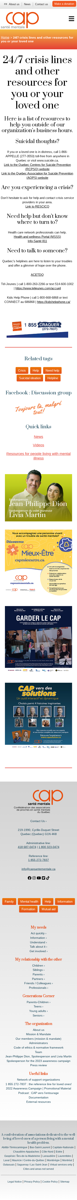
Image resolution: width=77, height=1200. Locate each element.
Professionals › (38, 987)
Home (5, 37)
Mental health (29, 901)
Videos (38, 445)
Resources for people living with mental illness (38, 456)
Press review (38, 1065)
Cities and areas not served (38, 1169)
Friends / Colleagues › (38, 983)
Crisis (22, 370)
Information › (38, 937)
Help (36, 370)
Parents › (39, 974)
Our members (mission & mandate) (38, 1038)
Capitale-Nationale (63, 1147)
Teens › (38, 1006)
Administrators (38, 1043)
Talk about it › (38, 946)
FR (5, 4)
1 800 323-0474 (49, 847)
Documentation (38, 1097)
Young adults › (38, 1011)
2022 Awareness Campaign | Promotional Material (38, 1088)
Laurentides (64, 1156)
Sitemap (64, 1181)
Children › (38, 965)
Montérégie (53, 1160)
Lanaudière (49, 1156)
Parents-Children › (39, 1002)
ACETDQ (37, 274)
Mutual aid (48, 909)
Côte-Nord (47, 1151)
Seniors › (38, 1015)
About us (14, 4)
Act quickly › (38, 933)
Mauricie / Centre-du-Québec (28, 1160)
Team (38, 1052)
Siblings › (39, 969)
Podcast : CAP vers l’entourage (38, 1093)
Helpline (52, 378)
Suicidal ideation (30, 378)
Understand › (38, 942)
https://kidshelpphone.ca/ (53, 302)
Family (9, 901)
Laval (6, 1160)
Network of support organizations (38, 1079)
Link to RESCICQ (37, 206)
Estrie (59, 1151)
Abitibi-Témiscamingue (14, 1147)
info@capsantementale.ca (38, 869)
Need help (52, 370)
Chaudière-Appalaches (26, 1151)
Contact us (41, 4)
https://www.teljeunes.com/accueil (38, 288)
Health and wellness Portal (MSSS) (37, 236)
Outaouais (9, 1164)
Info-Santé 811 (37, 241)
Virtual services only (61, 1164)
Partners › (38, 979)
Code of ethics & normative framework (38, 1047)
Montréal (67, 1160)
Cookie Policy (50, 1181)
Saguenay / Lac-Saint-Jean (32, 1164)
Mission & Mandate (38, 1034)
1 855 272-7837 (38, 860)
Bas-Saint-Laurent (40, 1147)
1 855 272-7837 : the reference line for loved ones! (39, 1084)
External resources (38, 1101)
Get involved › (39, 951)
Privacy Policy (32, 1181)
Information (64, 901)
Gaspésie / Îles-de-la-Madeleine (22, 1156)
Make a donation (64, 3)
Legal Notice (15, 1181)
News (27, 4)
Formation (28, 909)
